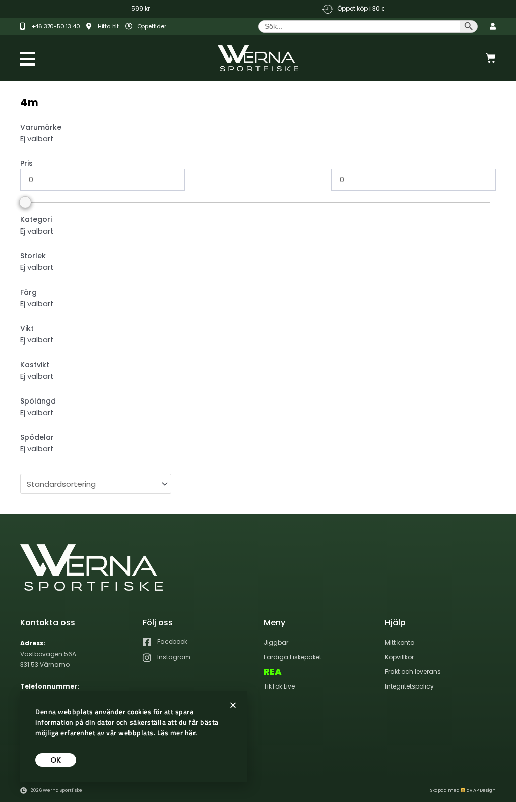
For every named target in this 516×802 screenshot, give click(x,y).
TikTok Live (279, 686)
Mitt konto (399, 642)
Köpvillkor (399, 657)
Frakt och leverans (413, 671)
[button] (233, 705)
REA (273, 672)
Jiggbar (276, 642)
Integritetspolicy (409, 686)
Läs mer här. (177, 732)
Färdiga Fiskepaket (292, 657)
